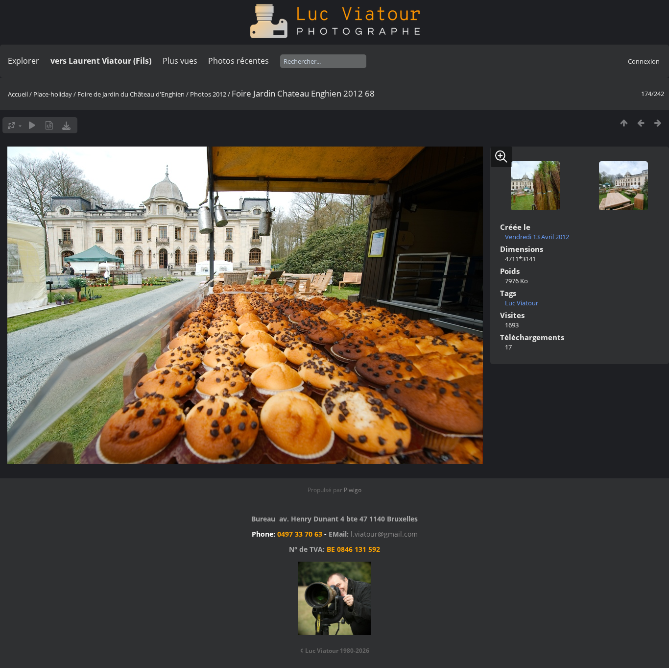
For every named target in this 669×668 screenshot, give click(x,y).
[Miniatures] (623, 122)
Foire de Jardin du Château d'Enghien (131, 94)
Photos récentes (238, 60)
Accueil (18, 94)
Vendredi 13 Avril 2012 (537, 236)
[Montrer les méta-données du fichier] (49, 125)
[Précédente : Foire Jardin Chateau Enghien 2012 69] (640, 122)
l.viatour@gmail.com (384, 534)
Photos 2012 (208, 94)
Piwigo (352, 490)
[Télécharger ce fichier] (66, 125)
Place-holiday (52, 94)
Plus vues (180, 60)
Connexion (644, 61)
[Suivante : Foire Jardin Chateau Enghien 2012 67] (658, 122)
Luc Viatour (521, 302)
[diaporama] (32, 125)
